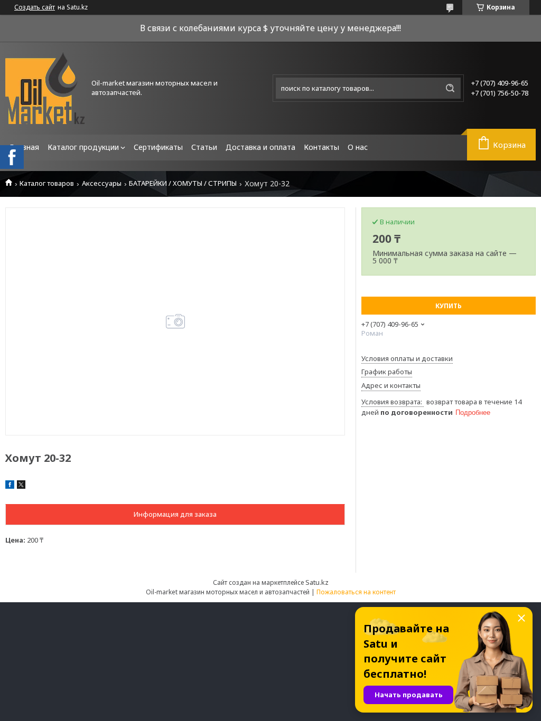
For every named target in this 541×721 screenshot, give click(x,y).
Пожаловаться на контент (356, 591)
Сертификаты (158, 147)
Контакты (321, 147)
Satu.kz (317, 582)
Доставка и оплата (260, 147)
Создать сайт (34, 7)
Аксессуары (102, 183)
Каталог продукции (83, 147)
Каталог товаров (47, 183)
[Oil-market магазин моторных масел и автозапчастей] (45, 88)
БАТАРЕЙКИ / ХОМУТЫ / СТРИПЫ (183, 183)
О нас (358, 147)
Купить (448, 305)
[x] (21, 486)
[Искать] (450, 88)
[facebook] (9, 486)
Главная (24, 147)
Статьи (204, 147)
